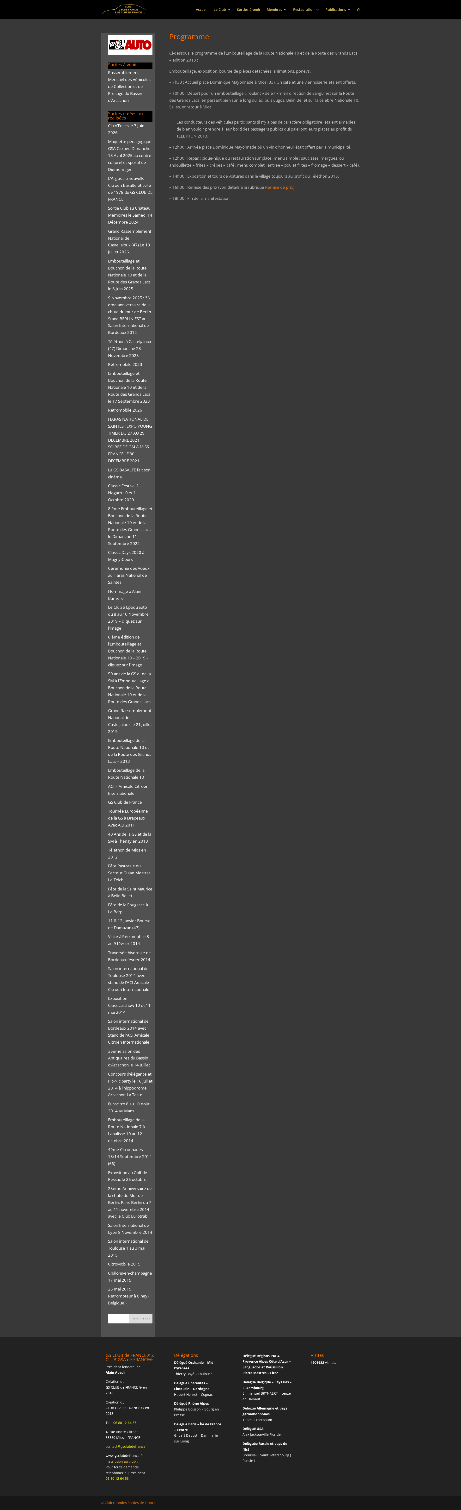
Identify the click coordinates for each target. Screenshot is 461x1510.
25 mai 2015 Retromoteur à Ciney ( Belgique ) (129, 1296)
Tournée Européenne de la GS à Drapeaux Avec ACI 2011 (128, 818)
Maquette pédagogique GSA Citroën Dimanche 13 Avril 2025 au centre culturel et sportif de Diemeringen (130, 155)
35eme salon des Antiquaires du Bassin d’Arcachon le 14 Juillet (129, 1058)
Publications (336, 10)
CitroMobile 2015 (124, 1264)
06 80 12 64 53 (124, 1422)
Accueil (201, 10)
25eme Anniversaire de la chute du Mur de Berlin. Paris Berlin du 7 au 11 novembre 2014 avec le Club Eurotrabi (130, 1202)
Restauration (304, 10)
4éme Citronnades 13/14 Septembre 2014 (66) (130, 1156)
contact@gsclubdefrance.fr (127, 1446)
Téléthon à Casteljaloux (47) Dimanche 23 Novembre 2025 (129, 348)
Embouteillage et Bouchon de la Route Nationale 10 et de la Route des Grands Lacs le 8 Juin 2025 (129, 275)
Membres (274, 10)
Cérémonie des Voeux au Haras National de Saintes (129, 575)
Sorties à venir (249, 10)
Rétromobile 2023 (125, 364)
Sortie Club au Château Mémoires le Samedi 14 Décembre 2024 (130, 215)
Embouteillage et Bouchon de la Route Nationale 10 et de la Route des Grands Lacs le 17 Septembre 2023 (129, 387)
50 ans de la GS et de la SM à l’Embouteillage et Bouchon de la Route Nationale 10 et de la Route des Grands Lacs (129, 687)
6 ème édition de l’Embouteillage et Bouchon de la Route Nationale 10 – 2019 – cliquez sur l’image (128, 651)
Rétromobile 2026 (125, 410)
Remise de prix (279, 187)
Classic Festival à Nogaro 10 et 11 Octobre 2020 (123, 492)
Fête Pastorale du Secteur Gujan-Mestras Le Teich (129, 873)
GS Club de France (125, 802)
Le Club (220, 10)
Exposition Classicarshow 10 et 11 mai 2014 (129, 1005)
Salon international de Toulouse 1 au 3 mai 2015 (128, 1248)
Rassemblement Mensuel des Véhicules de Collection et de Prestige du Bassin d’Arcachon (129, 86)
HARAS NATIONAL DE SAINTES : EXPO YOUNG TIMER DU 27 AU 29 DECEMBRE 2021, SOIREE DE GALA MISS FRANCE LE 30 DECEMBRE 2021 (130, 440)
